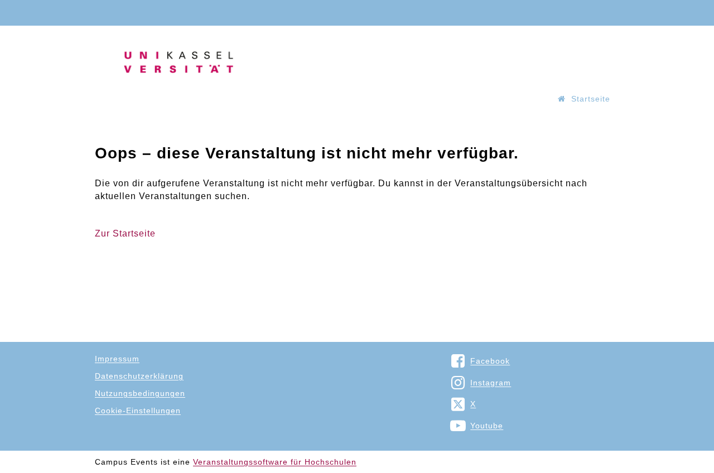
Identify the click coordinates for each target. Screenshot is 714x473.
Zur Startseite (125, 233)
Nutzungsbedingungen (140, 393)
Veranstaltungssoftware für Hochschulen (274, 461)
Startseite (590, 98)
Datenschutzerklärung (139, 375)
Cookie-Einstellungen (138, 410)
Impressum (117, 358)
